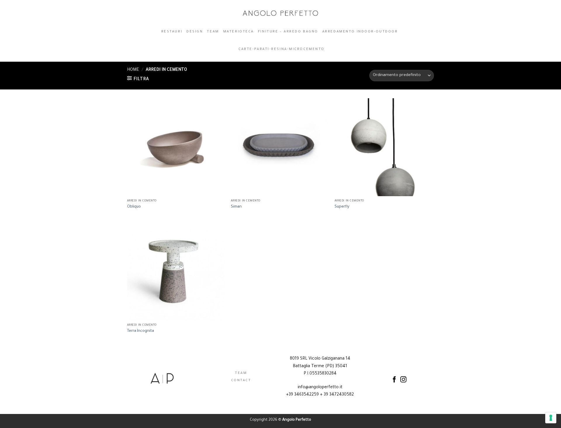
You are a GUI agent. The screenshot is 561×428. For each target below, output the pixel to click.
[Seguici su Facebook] (394, 380)
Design (194, 32)
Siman (236, 207)
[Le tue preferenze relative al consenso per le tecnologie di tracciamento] (550, 417)
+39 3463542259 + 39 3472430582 (320, 395)
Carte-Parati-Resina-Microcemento (281, 49)
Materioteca (238, 32)
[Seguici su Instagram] (403, 380)
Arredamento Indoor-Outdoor (360, 32)
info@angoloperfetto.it (320, 387)
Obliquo (134, 207)
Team (213, 32)
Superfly (342, 207)
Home (133, 70)
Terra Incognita (140, 331)
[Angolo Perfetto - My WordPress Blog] (280, 13)
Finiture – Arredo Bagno (288, 32)
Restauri (171, 32)
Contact (241, 381)
